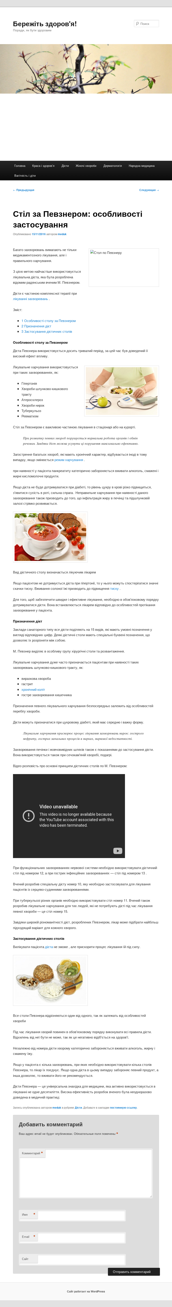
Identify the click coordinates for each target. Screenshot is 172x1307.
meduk (62, 234)
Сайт (25, 1259)
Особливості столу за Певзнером (49, 320)
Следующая (149, 190)
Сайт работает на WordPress (86, 1291)
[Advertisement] (86, 127)
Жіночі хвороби (86, 165)
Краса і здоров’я (43, 165)
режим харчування (69, 459)
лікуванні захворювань (31, 298)
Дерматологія (112, 165)
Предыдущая (23, 190)
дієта (49, 946)
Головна (19, 165)
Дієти (65, 165)
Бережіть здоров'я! (45, 23)
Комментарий (32, 1153)
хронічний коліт (33, 689)
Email (28, 1236)
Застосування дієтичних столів (47, 331)
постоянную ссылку (123, 1107)
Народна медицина (142, 165)
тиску (115, 588)
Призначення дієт (36, 326)
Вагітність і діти (25, 175)
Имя (28, 1214)
